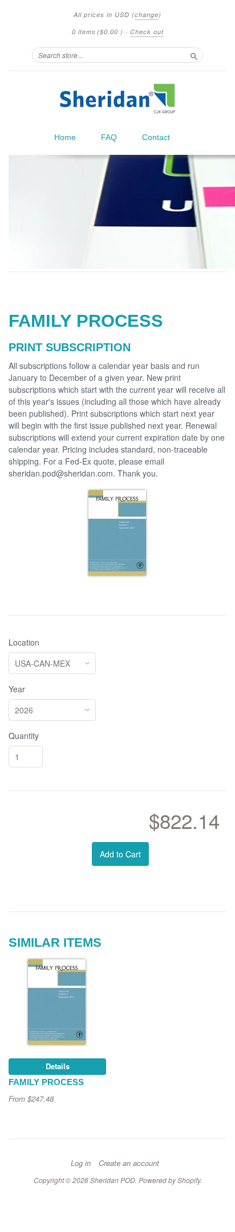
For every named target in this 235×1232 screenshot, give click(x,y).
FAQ (109, 137)
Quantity (24, 735)
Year (17, 688)
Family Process (46, 1082)
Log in (81, 1163)
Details (58, 1066)
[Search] (194, 54)
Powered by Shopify (169, 1180)
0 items (97, 31)
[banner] (117, 98)
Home (65, 137)
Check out (147, 31)
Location (24, 642)
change (147, 14)
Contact (156, 137)
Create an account (129, 1163)
